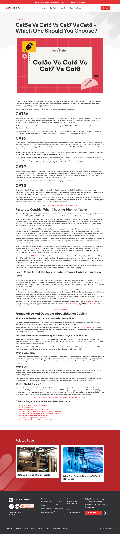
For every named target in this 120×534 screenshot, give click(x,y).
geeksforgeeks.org (87, 327)
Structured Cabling (46, 501)
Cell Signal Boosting (47, 512)
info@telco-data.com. (24, 306)
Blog (71, 8)
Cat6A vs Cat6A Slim (26, 407)
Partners (40, 528)
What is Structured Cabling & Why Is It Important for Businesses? (40, 411)
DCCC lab (33, 256)
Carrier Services (58, 508)
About (78, 8)
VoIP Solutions (58, 505)
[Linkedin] (105, 513)
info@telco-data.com (73, 512)
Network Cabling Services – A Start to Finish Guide (36, 420)
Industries (63, 8)
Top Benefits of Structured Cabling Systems (33, 415)
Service (56, 512)
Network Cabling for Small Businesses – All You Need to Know (39, 413)
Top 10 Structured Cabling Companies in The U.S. (35, 409)
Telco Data (90, 301)
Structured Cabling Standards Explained (32, 418)
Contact (65, 528)
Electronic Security (46, 508)
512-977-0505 (91, 304)
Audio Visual (44, 505)
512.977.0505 (80, 2)
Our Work (53, 8)
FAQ (48, 528)
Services (43, 8)
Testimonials (56, 528)
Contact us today (73, 304)
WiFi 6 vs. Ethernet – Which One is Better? (33, 405)
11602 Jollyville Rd (72, 501)
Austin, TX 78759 (72, 504)
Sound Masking (58, 501)
